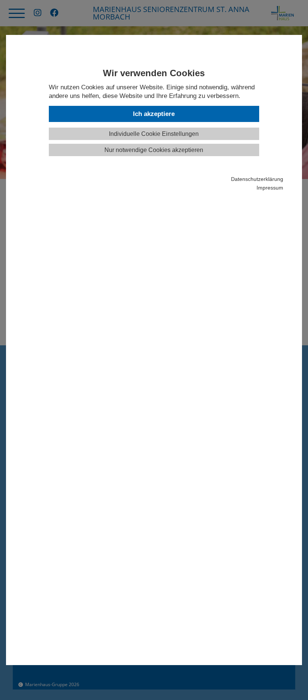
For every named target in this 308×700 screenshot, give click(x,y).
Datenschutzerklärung (257, 179)
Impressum (270, 188)
